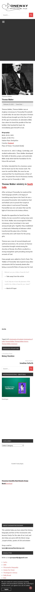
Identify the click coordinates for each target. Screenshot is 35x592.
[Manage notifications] (30, 587)
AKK (4, 565)
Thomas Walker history (21, 341)
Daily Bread (7, 575)
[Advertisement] (17, 43)
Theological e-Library (10, 572)
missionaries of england (16, 339)
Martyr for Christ (8, 570)
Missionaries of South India (11, 348)
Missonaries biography (10, 567)
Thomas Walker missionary (9, 344)
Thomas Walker (9, 341)
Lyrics (5, 562)
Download (9, 483)
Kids (4, 578)
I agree (6, 589)
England (11, 143)
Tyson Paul (19, 104)
